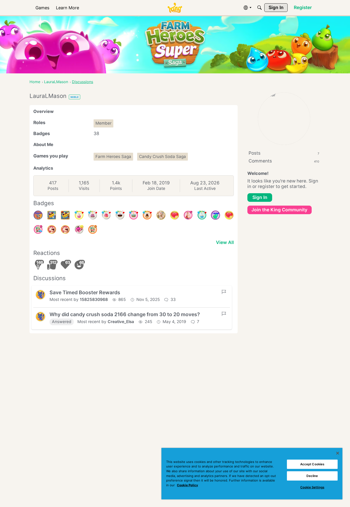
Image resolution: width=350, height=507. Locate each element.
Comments (284, 161)
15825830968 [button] (94, 299)
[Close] (337, 453)
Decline (312, 476)
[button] (40, 294)
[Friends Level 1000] (215, 215)
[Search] (259, 7)
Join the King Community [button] (279, 210)
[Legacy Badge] (160, 215)
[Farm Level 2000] (38, 215)
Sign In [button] (259, 197)
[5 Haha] (51, 229)
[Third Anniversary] (147, 215)
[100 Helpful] (79, 229)
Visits (84, 188)
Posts (53, 188)
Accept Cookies (312, 464)
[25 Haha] (65, 229)
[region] (251, 473)
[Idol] (188, 215)
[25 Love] (174, 215)
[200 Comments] (92, 229)
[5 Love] (229, 215)
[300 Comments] (38, 229)
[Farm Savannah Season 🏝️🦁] (65, 215)
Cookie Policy (187, 485)
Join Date (156, 188)
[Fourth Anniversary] (133, 215)
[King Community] (174, 8)
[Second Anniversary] (79, 215)
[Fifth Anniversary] (120, 215)
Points (116, 188)
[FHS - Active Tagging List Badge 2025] (51, 215)
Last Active (205, 188)
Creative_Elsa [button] (121, 321)
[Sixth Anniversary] (106, 215)
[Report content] (224, 292)
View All (225, 242)
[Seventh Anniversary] (92, 215)
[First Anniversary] (201, 215)
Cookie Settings (312, 487)
